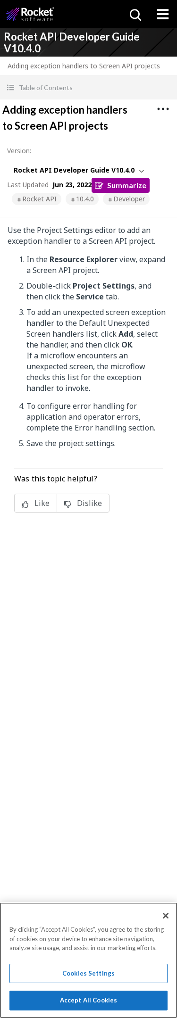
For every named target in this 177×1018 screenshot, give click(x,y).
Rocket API (39, 198)
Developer (129, 198)
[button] (88, 87)
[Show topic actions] (162, 108)
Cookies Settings (88, 973)
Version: (19, 150)
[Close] (165, 915)
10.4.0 (85, 198)
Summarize (126, 185)
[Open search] (134, 14)
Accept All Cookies (88, 1000)
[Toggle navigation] (162, 14)
